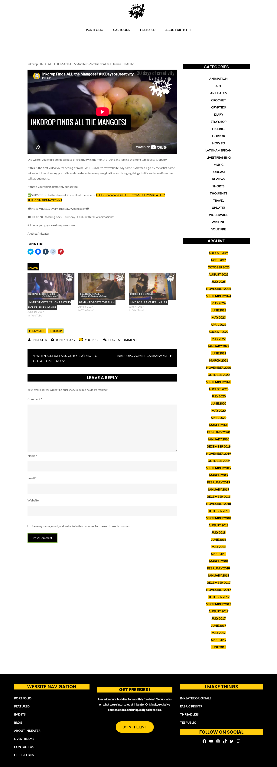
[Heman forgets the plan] (101, 286)
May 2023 (218, 317)
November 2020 (218, 367)
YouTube (92, 340)
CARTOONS (121, 29)
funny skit (37, 330)
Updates (218, 207)
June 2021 (218, 353)
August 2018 (218, 525)
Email (32, 478)
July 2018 (219, 532)
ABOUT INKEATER (27, 730)
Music (218, 164)
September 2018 (218, 518)
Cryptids (218, 107)
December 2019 (218, 446)
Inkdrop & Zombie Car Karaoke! (142, 355)
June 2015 (218, 647)
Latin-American (218, 150)
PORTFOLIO (94, 29)
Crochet (218, 100)
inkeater (39, 340)
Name (32, 456)
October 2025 (219, 267)
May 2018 (218, 546)
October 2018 (219, 511)
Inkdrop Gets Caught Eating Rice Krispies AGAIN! (49, 305)
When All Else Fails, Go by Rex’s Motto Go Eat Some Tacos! (65, 358)
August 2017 (218, 611)
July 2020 (219, 396)
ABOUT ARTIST (176, 29)
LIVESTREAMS (24, 738)
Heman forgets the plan (97, 302)
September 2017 (218, 604)
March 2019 (218, 475)
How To (218, 143)
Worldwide (218, 215)
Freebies (218, 129)
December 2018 (218, 496)
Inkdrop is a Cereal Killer (148, 302)
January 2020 (218, 439)
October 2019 (219, 460)
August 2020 (218, 389)
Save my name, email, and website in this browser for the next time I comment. (81, 526)
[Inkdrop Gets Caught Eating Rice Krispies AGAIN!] (51, 286)
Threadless (189, 714)
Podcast (218, 172)
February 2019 (218, 482)
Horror (218, 136)
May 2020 (218, 410)
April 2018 (218, 554)
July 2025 (219, 281)
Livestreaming (219, 157)
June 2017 (218, 625)
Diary (218, 114)
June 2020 (218, 403)
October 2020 (219, 374)
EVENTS (20, 714)
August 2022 (218, 331)
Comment (35, 399)
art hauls (218, 93)
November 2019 (218, 453)
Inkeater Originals (195, 698)
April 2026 (218, 260)
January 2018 (218, 575)
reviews (218, 179)
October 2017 (219, 597)
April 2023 (218, 324)
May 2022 (218, 339)
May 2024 (218, 303)
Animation (218, 78)
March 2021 (218, 360)
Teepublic (188, 722)
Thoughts (218, 193)
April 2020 (218, 417)
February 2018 (218, 568)
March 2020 (218, 425)
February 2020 (218, 432)
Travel (218, 200)
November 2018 (218, 503)
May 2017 (218, 632)
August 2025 (218, 274)
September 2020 (218, 382)
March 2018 (218, 561)
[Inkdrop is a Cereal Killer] (152, 286)
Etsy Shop (218, 121)
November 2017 (218, 589)
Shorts (218, 186)
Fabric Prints (191, 706)
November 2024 (218, 288)
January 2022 (218, 346)
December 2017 (218, 582)
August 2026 (218, 253)
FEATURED (147, 29)
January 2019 (218, 489)
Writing (218, 222)
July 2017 (219, 618)
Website (33, 500)
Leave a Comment (122, 340)
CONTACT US (24, 747)
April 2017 (218, 640)
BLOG (18, 722)
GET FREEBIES (24, 755)
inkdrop (56, 330)
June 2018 (218, 539)
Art (219, 86)
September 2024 (218, 296)
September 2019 (218, 468)
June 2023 (218, 310)
